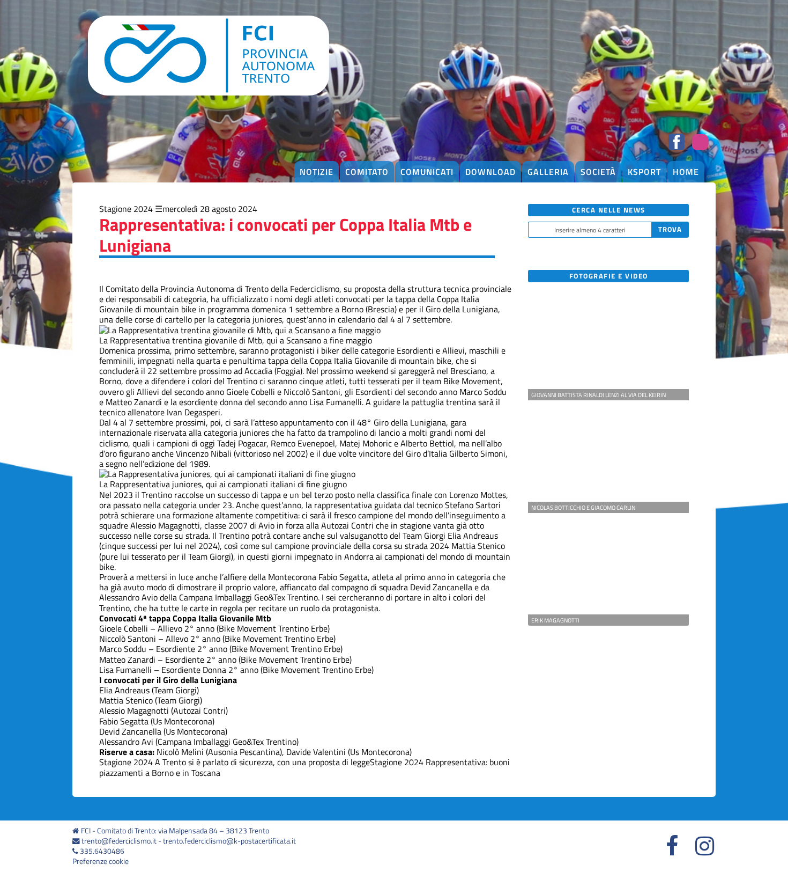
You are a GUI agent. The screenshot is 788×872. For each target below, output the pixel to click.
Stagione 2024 (126, 208)
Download (490, 171)
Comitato (367, 171)
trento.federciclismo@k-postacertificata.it (229, 841)
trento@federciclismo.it (119, 841)
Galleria (548, 171)
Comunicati (427, 171)
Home (686, 171)
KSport (644, 171)
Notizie (316, 171)
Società (598, 171)
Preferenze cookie (100, 861)
